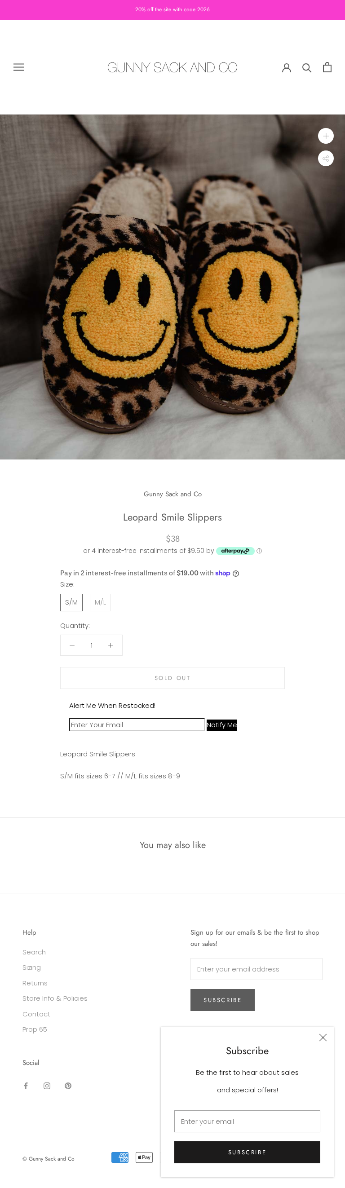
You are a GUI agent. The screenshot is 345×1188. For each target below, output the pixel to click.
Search (34, 952)
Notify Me (222, 724)
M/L (100, 602)
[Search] (307, 67)
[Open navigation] (18, 67)
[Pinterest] (68, 1085)
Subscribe (247, 1152)
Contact (36, 1014)
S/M (71, 602)
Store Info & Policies (55, 998)
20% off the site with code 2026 (172, 9)
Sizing (31, 967)
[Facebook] (25, 1085)
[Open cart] (327, 67)
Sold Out (173, 678)
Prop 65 (34, 1029)
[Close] (323, 1037)
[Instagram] (47, 1085)
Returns (35, 983)
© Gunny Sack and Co (48, 1159)
